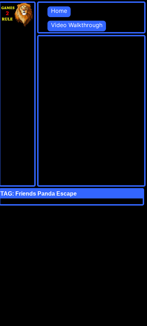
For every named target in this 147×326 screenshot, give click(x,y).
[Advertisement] (73, 109)
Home (59, 10)
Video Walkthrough (76, 25)
